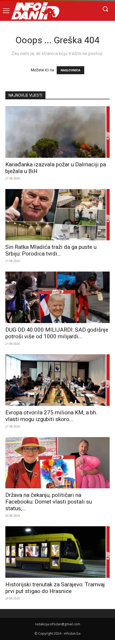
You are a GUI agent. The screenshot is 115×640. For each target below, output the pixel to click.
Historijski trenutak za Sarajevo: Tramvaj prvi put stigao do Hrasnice (55, 587)
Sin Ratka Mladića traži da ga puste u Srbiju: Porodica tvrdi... (51, 250)
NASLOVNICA (70, 70)
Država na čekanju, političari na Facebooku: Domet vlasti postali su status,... (48, 502)
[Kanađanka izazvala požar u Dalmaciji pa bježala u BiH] (57, 132)
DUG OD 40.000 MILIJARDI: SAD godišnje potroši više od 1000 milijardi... (56, 333)
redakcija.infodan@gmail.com (57, 624)
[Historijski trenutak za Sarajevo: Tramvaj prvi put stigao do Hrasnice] (57, 552)
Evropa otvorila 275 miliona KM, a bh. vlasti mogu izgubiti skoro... (51, 415)
